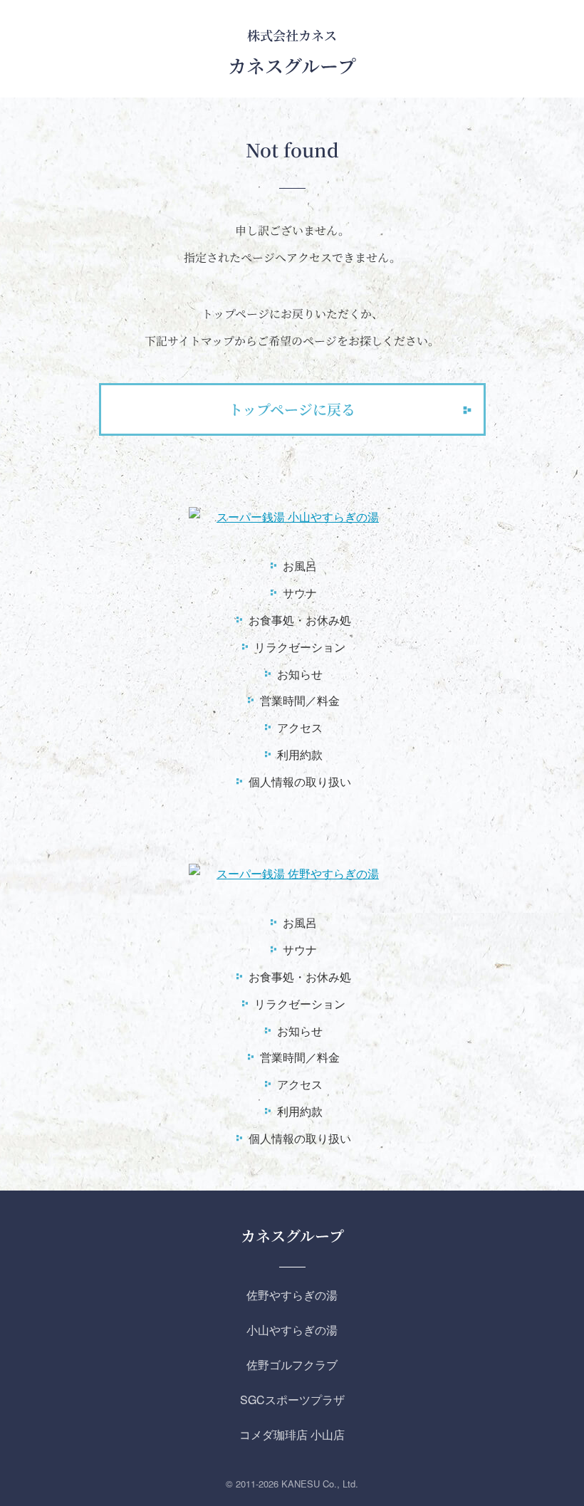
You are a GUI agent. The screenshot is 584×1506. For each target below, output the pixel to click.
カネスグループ (292, 1235)
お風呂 (300, 566)
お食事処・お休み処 (300, 620)
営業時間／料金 (300, 700)
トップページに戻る (292, 409)
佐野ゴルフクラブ (292, 1364)
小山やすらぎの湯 (292, 1330)
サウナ (300, 593)
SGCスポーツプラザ (292, 1399)
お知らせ (300, 674)
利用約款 (300, 754)
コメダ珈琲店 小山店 (292, 1434)
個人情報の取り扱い (300, 781)
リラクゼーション (299, 647)
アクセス (300, 727)
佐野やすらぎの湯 (292, 1295)
